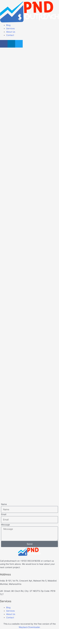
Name (4, 504)
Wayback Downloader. (29, 627)
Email (3, 514)
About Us (10, 32)
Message (5, 524)
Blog (8, 25)
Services (10, 28)
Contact (10, 35)
